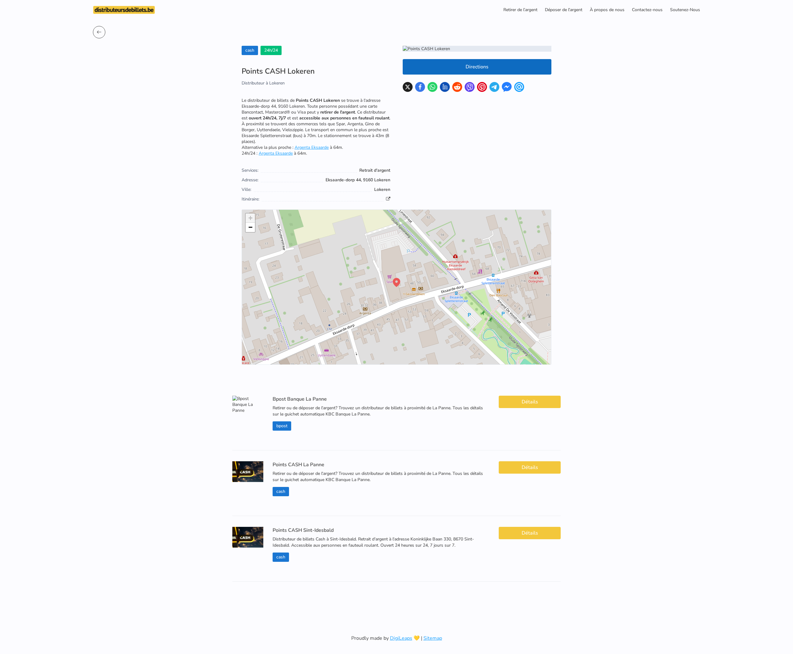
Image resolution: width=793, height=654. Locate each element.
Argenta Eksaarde (312, 147)
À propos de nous (607, 10)
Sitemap (432, 638)
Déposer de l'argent (563, 10)
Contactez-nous (647, 10)
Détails (530, 401)
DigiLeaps (401, 638)
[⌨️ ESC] (99, 32)
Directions (477, 66)
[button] (396, 282)
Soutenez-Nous (685, 10)
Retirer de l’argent (520, 10)
